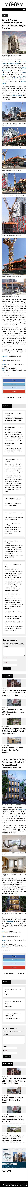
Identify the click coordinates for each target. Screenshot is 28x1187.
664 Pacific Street (17, 78)
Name (4, 658)
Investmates (10, 921)
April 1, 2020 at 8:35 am (15, 989)
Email (4, 662)
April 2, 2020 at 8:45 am (17, 564)
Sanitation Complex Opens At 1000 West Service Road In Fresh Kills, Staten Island (13, 1138)
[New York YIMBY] (14, 4)
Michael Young (6, 59)
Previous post (10, 397)
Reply (8, 415)
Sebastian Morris (18, 807)
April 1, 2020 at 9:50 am (15, 1001)
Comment (5, 646)
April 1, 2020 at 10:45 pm (15, 513)
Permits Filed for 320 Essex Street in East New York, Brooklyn (12, 750)
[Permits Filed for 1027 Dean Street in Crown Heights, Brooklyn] (14, 1093)
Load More (14, 1176)
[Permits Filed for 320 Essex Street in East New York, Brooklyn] (14, 743)
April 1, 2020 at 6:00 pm (14, 498)
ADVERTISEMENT (6, 1170)
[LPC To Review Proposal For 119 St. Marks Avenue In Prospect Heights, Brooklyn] (14, 724)
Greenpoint (15, 815)
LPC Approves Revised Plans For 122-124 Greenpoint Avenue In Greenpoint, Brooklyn (14, 692)
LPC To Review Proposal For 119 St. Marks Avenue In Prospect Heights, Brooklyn (14, 730)
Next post (19, 397)
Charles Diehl (22, 810)
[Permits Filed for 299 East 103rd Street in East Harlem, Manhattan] (14, 705)
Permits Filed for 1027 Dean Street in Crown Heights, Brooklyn (12, 1099)
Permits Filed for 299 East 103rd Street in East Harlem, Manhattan (13, 711)
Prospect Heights (13, 63)
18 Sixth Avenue (17, 95)
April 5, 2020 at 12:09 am (15, 622)
